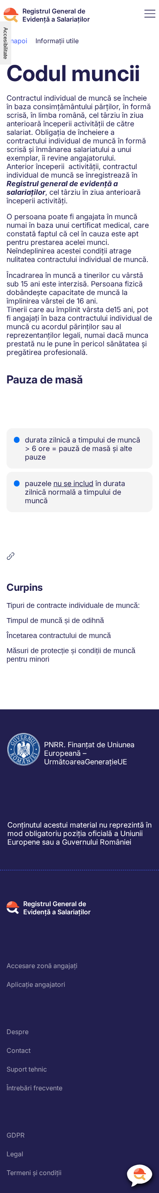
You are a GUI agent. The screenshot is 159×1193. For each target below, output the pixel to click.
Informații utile (57, 41)
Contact (19, 1050)
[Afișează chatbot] (139, 1177)
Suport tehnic (27, 1069)
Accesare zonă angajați (42, 966)
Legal (15, 1154)
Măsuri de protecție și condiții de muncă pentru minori (71, 655)
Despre (18, 1032)
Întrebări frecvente (34, 1088)
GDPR (15, 1135)
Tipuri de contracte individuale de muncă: (73, 605)
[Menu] (149, 15)
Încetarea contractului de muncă (59, 636)
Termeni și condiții (34, 1173)
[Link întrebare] (79, 556)
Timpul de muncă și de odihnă (55, 620)
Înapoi (18, 41)
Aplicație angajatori (36, 984)
